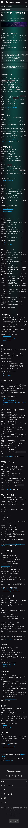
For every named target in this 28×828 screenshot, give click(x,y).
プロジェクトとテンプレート (12, 107)
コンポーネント (7, 336)
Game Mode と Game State (10, 588)
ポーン (5, 373)
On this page (5, 29)
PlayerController (9, 456)
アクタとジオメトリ (8, 244)
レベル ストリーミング (8, 747)
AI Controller (8, 489)
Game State (8, 639)
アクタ (5, 242)
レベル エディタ (7, 727)
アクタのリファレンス (10, 699)
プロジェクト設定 (5, 566)
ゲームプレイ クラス (8, 209)
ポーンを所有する (7, 375)
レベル (5, 725)
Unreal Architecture (8, 180)
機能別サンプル (7, 666)
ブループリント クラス (8, 207)
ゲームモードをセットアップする (11, 591)
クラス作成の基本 (7, 211)
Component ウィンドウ (9, 338)
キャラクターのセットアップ (10, 400)
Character (5, 398)
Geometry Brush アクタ (9, 664)
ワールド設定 (6, 745)
